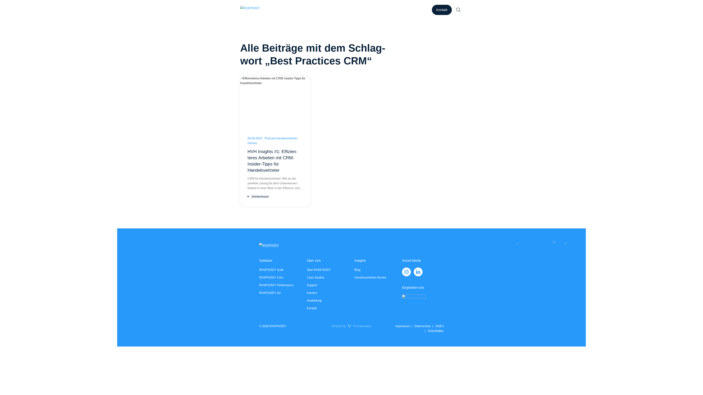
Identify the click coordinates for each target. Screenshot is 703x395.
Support (312, 285)
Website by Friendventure (351, 326)
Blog (357, 269)
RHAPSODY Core (271, 277)
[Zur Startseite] (250, 10)
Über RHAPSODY (319, 269)
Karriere (312, 292)
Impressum (402, 326)
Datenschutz (422, 326)
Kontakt (441, 10)
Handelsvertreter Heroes (370, 277)
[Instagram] (406, 272)
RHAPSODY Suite (271, 269)
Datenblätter (435, 330)
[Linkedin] (418, 272)
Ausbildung (314, 300)
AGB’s (439, 326)
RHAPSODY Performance (276, 285)
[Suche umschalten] (458, 9)
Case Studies (315, 277)
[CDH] (423, 302)
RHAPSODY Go (270, 292)
